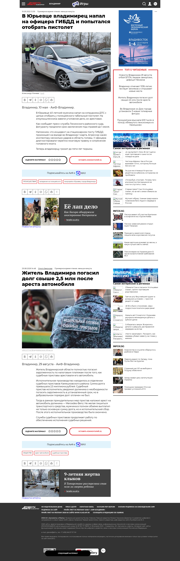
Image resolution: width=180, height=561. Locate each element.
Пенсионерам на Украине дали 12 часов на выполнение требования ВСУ (139, 254)
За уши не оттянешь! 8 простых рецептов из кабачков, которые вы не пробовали (141, 173)
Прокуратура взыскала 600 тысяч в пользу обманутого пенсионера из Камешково (135, 122)
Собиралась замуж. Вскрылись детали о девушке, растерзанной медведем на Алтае (139, 326)
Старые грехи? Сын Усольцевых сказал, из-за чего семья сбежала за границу (141, 191)
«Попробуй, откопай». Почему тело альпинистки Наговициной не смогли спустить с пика (140, 182)
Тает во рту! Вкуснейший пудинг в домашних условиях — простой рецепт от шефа (140, 299)
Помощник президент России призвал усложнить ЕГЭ (137, 388)
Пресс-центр (71, 507)
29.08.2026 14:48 (29, 268)
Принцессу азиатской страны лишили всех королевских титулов (139, 234)
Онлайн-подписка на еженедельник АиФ (136, 507)
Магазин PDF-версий (106, 507)
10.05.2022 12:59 (28, 11)
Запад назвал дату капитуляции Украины (138, 379)
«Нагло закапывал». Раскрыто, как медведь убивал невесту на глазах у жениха (141, 336)
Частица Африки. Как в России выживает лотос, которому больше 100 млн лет (140, 163)
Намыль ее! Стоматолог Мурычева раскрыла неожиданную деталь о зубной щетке (140, 317)
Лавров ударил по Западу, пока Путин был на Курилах (138, 360)
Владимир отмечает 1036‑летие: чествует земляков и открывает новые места (135, 88)
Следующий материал (68, 553)
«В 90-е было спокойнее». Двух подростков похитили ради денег (140, 307)
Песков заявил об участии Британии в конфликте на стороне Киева (140, 216)
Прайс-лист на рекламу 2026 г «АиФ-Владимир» (84, 510)
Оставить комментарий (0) (90, 160)
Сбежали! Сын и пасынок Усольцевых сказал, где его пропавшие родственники (141, 289)
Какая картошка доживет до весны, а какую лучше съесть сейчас (140, 243)
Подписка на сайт (49, 510)
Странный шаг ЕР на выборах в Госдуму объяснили (138, 369)
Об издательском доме (51, 507)
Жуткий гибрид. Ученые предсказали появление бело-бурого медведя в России (141, 200)
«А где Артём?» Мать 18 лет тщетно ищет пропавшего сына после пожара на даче (140, 154)
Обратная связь (87, 507)
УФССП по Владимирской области (37, 350)
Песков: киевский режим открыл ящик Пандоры (138, 225)
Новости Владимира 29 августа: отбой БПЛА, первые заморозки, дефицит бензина (136, 77)
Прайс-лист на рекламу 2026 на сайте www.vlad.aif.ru (65, 513)
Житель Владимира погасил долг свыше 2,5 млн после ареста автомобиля (135, 100)
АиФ (42, 93)
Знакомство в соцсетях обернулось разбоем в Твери (140, 351)
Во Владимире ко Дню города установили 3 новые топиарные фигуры (135, 111)
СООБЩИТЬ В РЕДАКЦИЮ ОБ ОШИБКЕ (108, 513)
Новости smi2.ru (31, 226)
